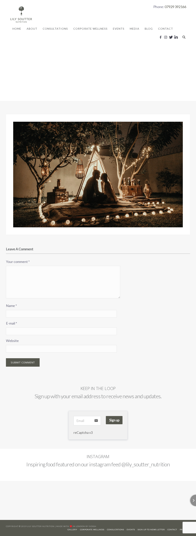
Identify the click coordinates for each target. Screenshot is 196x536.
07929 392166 (175, 7)
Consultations (55, 28)
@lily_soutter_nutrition (145, 464)
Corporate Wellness (90, 28)
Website (12, 341)
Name (11, 305)
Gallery (72, 529)
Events (118, 28)
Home (16, 28)
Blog (149, 28)
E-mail (11, 323)
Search (184, 37)
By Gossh (91, 526)
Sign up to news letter (151, 529)
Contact (165, 28)
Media (134, 28)
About (32, 28)
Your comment (18, 261)
